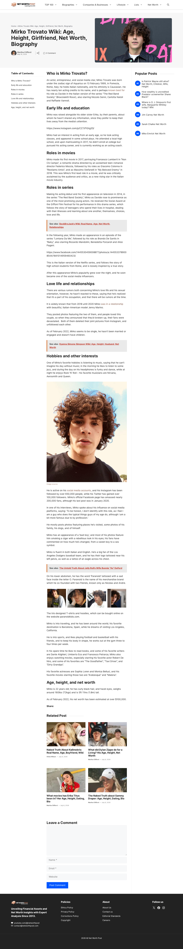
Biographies (68, 4)
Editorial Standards (111, 916)
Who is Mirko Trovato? (20, 81)
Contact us (107, 911)
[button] (168, 5)
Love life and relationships (22, 98)
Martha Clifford (24, 52)
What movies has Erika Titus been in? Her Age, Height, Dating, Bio (66, 798)
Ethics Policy (67, 907)
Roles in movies (18, 89)
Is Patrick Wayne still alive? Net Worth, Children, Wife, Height (155, 84)
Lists (136, 4)
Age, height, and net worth (22, 107)
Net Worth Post (95, 938)
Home (13, 26)
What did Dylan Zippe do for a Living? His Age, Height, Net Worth (105, 752)
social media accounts (79, 490)
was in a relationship (112, 304)
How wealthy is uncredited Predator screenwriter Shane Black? (156, 94)
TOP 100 (49, 4)
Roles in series (17, 94)
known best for (116, 90)
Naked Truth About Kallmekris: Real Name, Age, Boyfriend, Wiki (65, 751)
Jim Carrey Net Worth (153, 114)
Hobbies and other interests (23, 103)
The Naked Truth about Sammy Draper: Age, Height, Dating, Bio (106, 797)
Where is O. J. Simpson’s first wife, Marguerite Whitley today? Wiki (156, 105)
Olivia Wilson (51, 757)
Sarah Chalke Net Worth (154, 124)
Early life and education (21, 85)
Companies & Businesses (95, 4)
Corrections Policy (70, 916)
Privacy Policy (67, 911)
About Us (106, 907)
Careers (106, 920)
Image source (52, 484)
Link (45, 53)
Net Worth (153, 4)
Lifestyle (121, 4)
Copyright (65, 920)
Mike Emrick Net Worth (153, 133)
